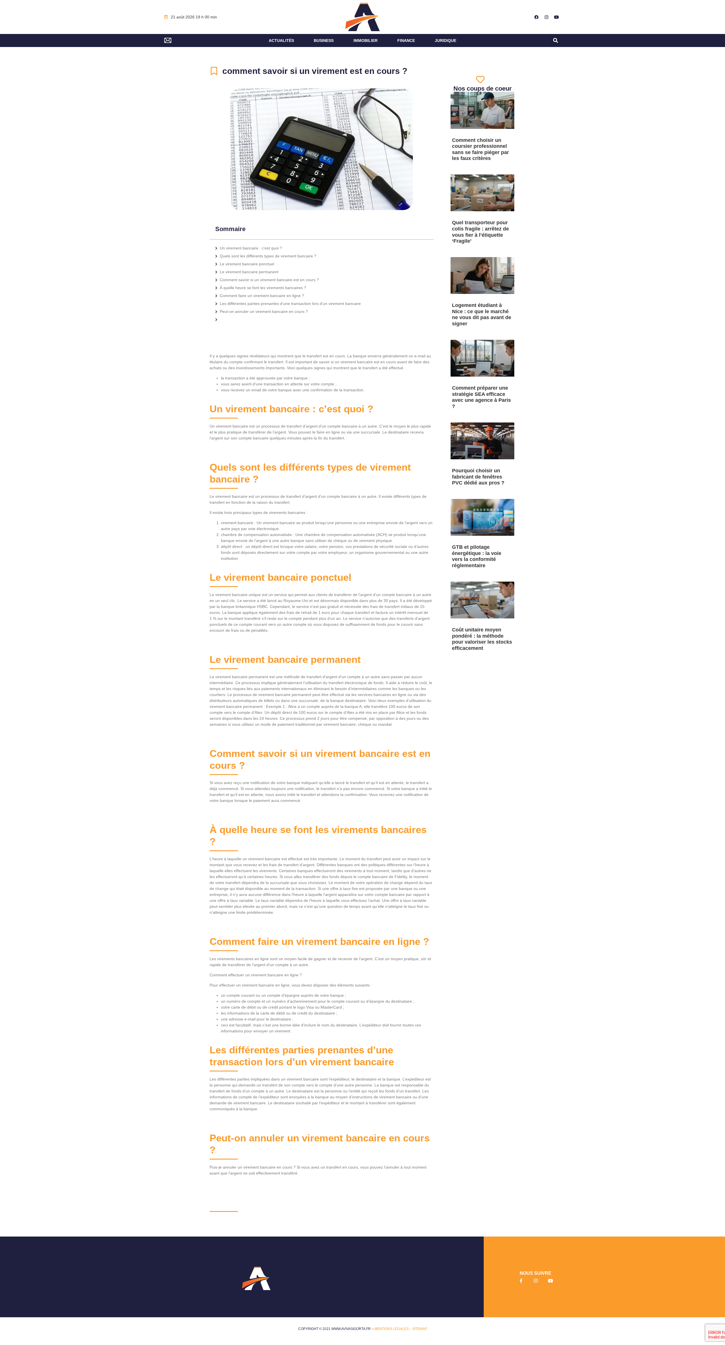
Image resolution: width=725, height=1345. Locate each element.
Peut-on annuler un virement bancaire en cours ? (264, 311)
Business (324, 40)
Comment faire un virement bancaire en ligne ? (262, 295)
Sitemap (419, 1329)
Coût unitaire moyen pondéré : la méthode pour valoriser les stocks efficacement (482, 639)
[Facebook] (536, 17)
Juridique (445, 40)
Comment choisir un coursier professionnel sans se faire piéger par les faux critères (480, 149)
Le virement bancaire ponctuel (247, 264)
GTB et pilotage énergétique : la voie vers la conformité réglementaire (476, 556)
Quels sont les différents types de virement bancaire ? (268, 256)
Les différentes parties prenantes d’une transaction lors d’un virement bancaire (290, 303)
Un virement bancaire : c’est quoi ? (251, 248)
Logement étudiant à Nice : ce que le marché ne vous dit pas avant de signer (481, 314)
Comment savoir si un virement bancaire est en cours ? (269, 279)
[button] (555, 41)
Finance (406, 40)
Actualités (281, 40)
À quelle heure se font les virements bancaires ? (263, 287)
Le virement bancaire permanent (249, 272)
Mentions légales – (393, 1329)
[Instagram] (546, 17)
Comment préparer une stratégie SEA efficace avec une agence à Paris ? (481, 397)
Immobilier (365, 40)
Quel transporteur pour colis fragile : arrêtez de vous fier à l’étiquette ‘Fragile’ (480, 232)
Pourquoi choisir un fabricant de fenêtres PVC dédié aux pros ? (478, 477)
